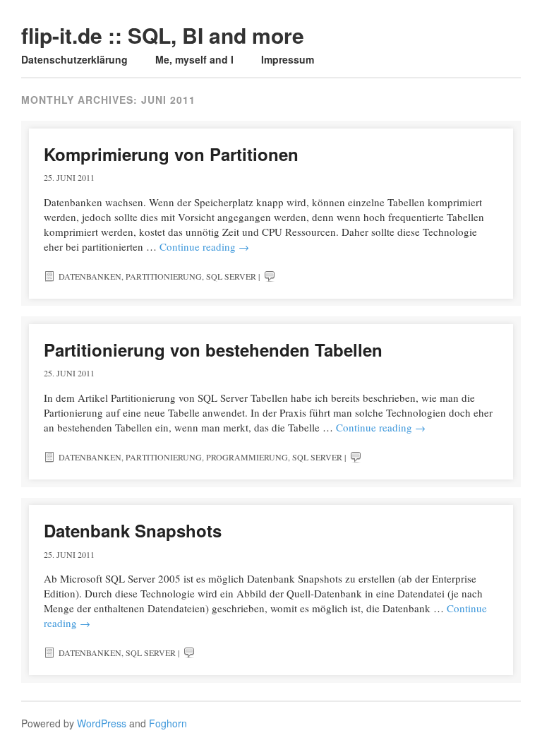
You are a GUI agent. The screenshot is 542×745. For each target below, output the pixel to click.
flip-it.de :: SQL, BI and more (162, 35)
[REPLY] (269, 276)
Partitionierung (164, 276)
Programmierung (247, 457)
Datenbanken (90, 276)
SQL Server (231, 276)
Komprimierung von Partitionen (171, 154)
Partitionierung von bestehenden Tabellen (213, 350)
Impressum (287, 59)
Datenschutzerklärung (74, 59)
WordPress (101, 723)
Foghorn (168, 723)
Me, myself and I (194, 59)
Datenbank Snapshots (133, 530)
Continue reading (204, 246)
